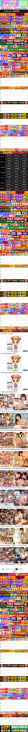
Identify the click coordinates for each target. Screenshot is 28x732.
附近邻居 (9, 166)
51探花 (24, 176)
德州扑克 (24, 171)
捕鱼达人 (9, 171)
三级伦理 (9, 160)
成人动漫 (24, 158)
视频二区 (3, 162)
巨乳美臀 (24, 160)
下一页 (20, 569)
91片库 (9, 179)
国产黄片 (9, 181)
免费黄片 (24, 181)
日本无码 (24, 155)
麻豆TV (16, 176)
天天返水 (24, 173)
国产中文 (9, 187)
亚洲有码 (9, 158)
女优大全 (17, 179)
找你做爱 (24, 166)
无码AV (2, 177)
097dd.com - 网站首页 (11, 11)
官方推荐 (3, 172)
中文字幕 (17, 160)
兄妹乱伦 (17, 187)
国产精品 (9, 155)
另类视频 (24, 163)
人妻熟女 (9, 163)
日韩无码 (24, 189)
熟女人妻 (17, 181)
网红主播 (17, 155)
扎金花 (16, 173)
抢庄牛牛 (17, 171)
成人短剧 (24, 187)
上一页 (7, 569)
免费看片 (3, 188)
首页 (3, 569)
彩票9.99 (9, 173)
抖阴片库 (3, 183)
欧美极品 (17, 158)
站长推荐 (3, 167)
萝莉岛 (24, 179)
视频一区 (3, 156)
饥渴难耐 (17, 166)
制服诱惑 (24, 184)
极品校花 (9, 189)
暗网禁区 (9, 184)
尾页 (14, 571)
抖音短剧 (9, 176)
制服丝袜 (17, 163)
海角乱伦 (17, 184)
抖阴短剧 (17, 189)
